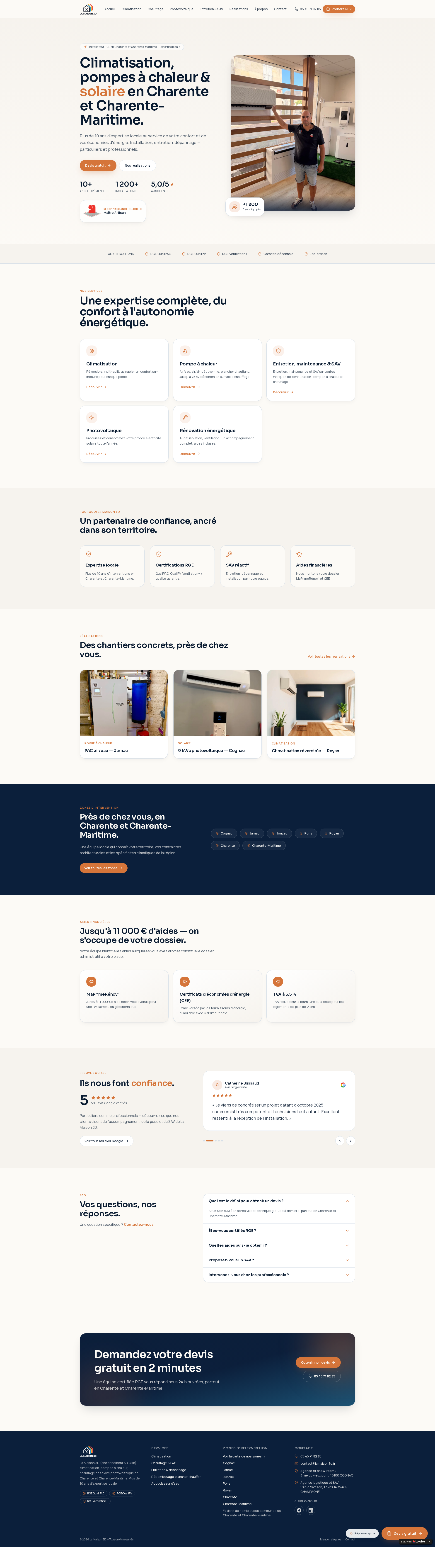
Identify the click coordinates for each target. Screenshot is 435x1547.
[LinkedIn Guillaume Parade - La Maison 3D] (310, 1510)
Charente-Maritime (266, 845)
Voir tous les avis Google (104, 1141)
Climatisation (131, 9)
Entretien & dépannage (168, 1470)
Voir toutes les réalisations (329, 656)
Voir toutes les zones (101, 868)
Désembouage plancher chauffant (177, 1476)
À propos (261, 9)
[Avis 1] (204, 1140)
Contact (280, 9)
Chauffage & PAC (163, 1463)
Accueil (109, 9)
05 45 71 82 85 (310, 9)
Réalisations (239, 9)
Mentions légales (330, 1539)
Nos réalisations (137, 165)
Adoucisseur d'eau (165, 1483)
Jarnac (254, 833)
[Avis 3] (216, 1140)
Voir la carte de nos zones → (244, 1456)
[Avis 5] (222, 1140)
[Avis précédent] (339, 1140)
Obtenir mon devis (315, 1362)
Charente (228, 845)
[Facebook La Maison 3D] (299, 1510)
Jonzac (282, 833)
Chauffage (156, 9)
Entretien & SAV (211, 9)
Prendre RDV (339, 10)
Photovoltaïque (181, 9)
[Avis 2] (209, 1140)
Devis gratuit (95, 165)
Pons (308, 833)
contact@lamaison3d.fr (317, 1463)
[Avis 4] (219, 1140)
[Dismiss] (429, 1541)
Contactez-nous (139, 1224)
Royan (334, 833)
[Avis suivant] (350, 1140)
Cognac (226, 833)
